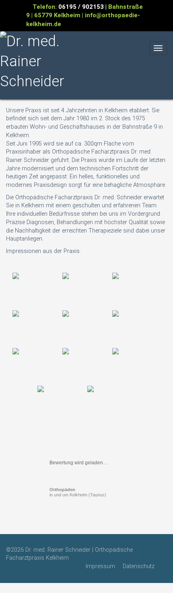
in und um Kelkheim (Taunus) (77, 492)
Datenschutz (138, 566)
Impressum (100, 566)
